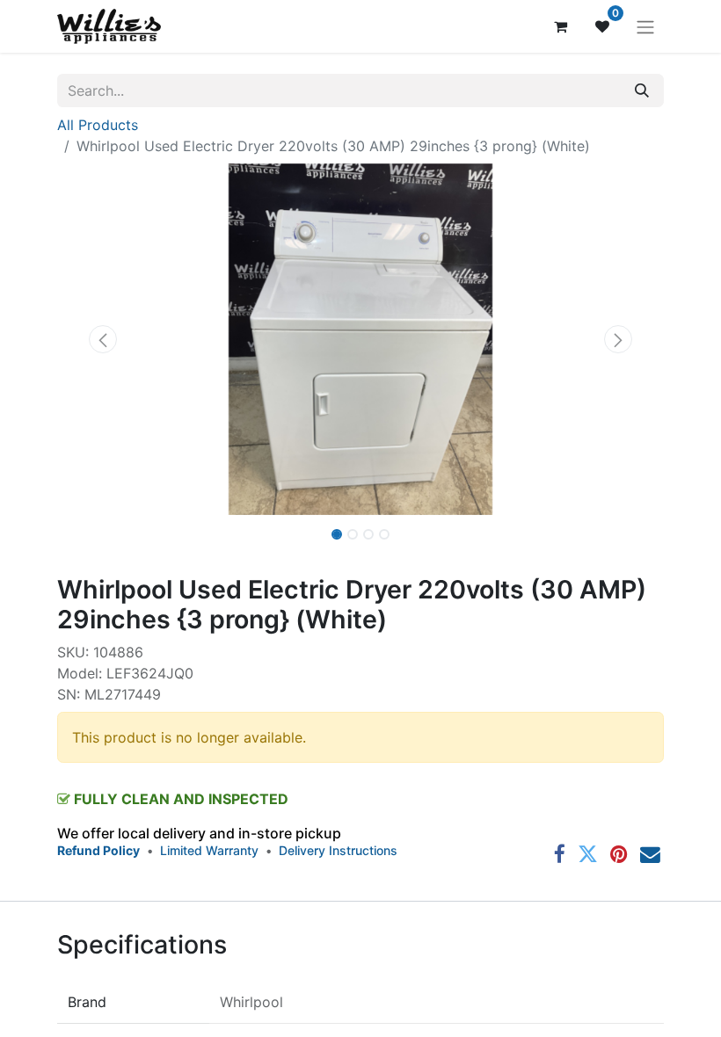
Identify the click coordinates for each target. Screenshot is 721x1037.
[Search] (642, 90)
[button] (103, 339)
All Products (97, 125)
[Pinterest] (619, 855)
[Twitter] (588, 855)
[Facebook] (559, 855)
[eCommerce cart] (560, 26)
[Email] (650, 855)
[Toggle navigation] (645, 26)
